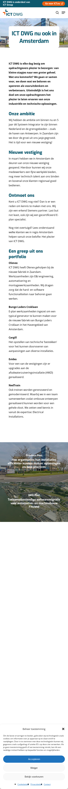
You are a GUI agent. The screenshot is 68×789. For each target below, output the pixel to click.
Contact (47, 784)
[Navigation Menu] (63, 12)
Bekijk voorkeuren (34, 776)
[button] (63, 729)
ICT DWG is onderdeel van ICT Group (16, 3)
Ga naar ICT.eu (52, 3)
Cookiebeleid (23, 784)
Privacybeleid (36, 784)
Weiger (34, 768)
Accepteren (34, 759)
